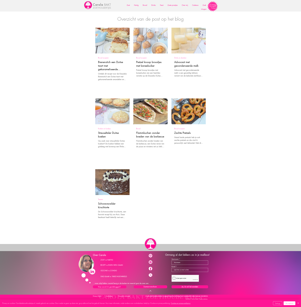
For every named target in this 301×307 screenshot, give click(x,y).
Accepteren (289, 303)
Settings (277, 303)
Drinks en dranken (180, 58)
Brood (138, 129)
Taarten (100, 199)
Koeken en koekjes (104, 129)
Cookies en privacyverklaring (180, 303)
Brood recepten (103, 58)
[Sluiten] (298, 303)
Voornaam (175, 259)
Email (173, 266)
